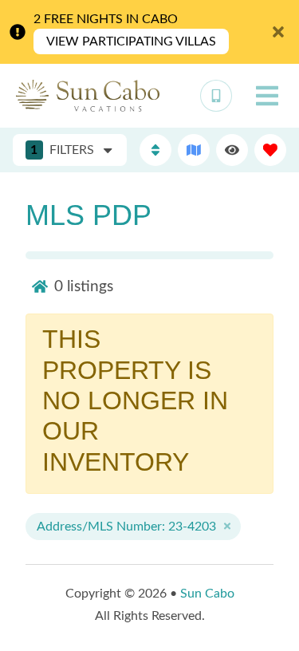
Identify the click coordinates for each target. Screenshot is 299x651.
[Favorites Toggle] (270, 150)
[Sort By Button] (155, 150)
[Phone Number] (216, 96)
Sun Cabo (207, 593)
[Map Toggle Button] (194, 150)
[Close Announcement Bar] (278, 32)
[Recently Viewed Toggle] (232, 150)
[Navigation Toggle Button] (267, 96)
